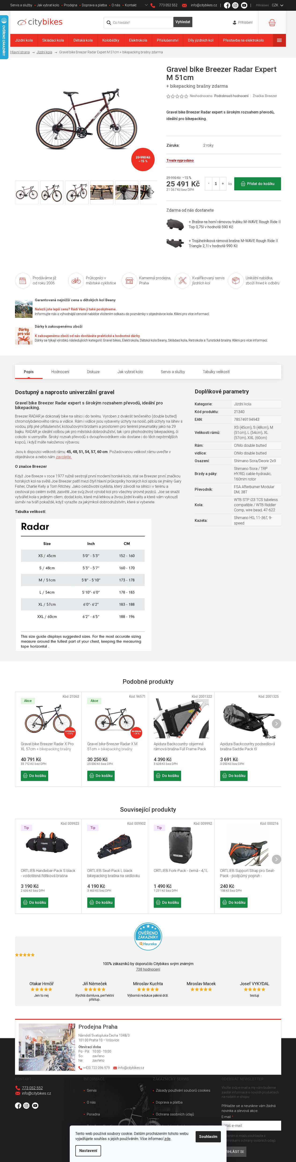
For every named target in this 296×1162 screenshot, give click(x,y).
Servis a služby (21, 5)
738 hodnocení (148, 969)
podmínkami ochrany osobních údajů (249, 1140)
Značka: (265, 96)
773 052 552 (32, 1088)
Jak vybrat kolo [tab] (130, 372)
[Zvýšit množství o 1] (222, 183)
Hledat (183, 22)
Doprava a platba (94, 5)
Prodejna (70, 5)
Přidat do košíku (260, 184)
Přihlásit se (234, 1152)
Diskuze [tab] (93, 372)
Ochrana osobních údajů (175, 1114)
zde (167, 1139)
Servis (92, 1090)
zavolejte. (64, 457)
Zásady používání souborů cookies (183, 1090)
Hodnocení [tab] (60, 372)
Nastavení (88, 1150)
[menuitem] (23, 40)
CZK (275, 5)
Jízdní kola (242, 404)
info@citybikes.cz (36, 1093)
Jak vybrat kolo (48, 5)
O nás (116, 5)
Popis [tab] (29, 372)
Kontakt (130, 5)
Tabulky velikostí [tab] (216, 372)
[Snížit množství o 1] (208, 183)
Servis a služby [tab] (173, 372)
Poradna (93, 1114)
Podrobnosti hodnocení (231, 96)
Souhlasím (208, 1136)
